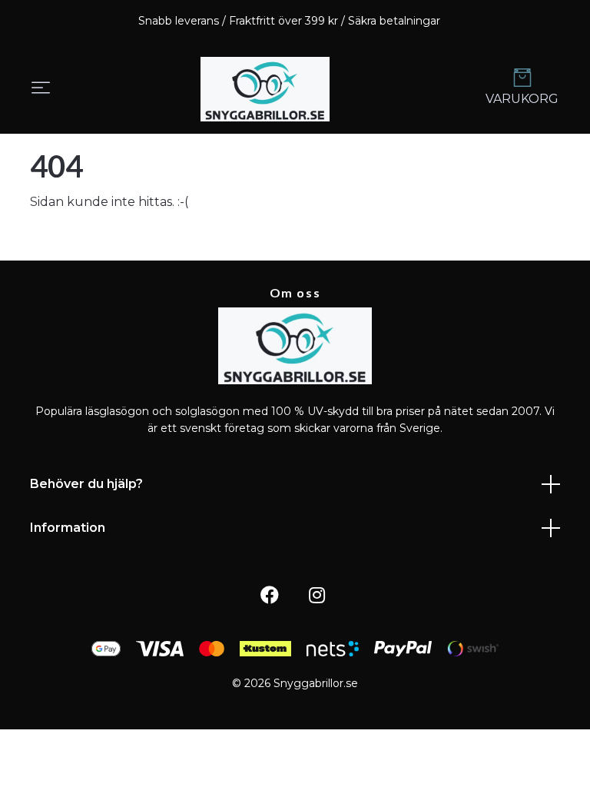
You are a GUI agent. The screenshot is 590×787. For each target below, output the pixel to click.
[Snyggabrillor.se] (265, 89)
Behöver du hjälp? (86, 484)
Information (67, 527)
